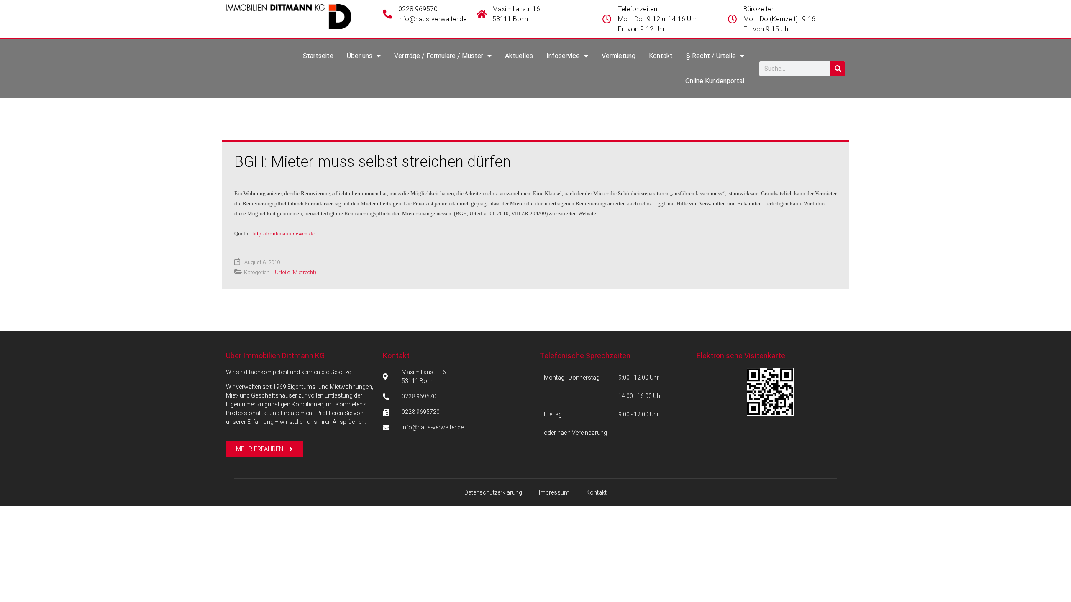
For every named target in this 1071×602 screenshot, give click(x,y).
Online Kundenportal (714, 81)
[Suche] (837, 68)
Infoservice (563, 56)
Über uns (359, 56)
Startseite (318, 56)
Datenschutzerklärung (493, 492)
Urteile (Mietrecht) (295, 272)
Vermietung (618, 56)
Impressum (554, 492)
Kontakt (661, 56)
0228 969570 (418, 9)
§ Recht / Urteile (711, 56)
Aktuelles (519, 56)
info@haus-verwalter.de (432, 19)
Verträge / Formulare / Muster (438, 56)
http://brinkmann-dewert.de (283, 233)
